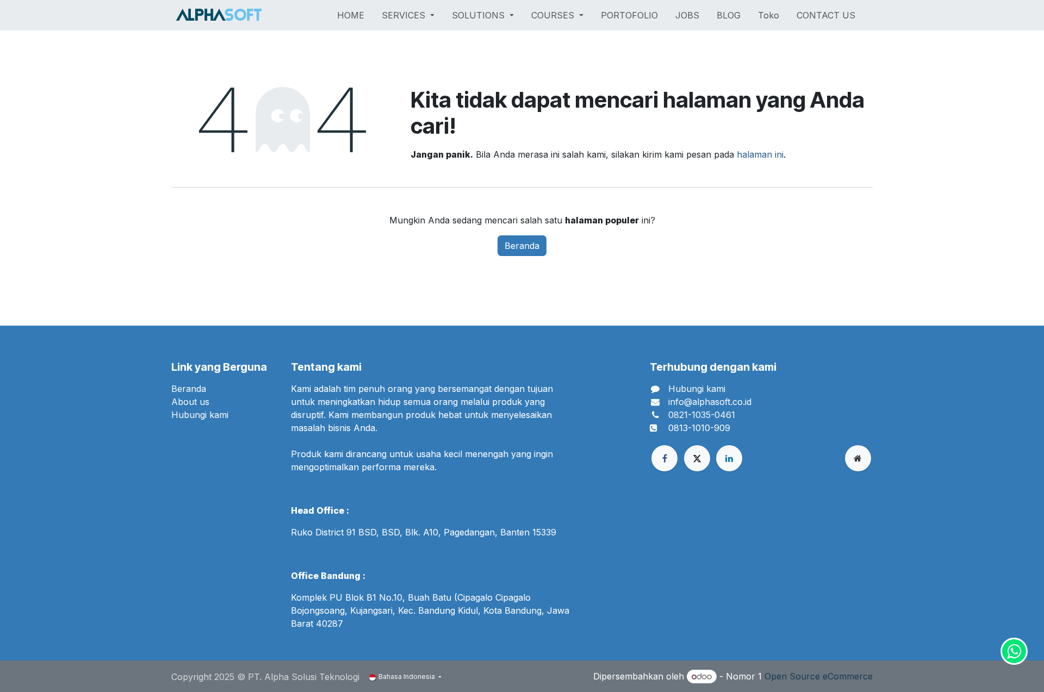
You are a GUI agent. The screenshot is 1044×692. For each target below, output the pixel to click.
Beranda (522, 245)
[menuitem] (350, 15)
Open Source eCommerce (819, 676)
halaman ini (760, 154)
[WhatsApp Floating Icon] (1014, 651)
